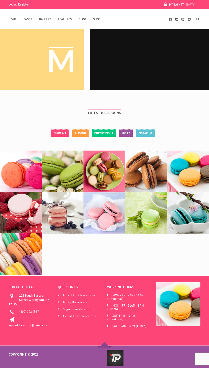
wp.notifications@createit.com (30, 325)
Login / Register (19, 4)
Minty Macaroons (75, 302)
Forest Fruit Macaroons (79, 295)
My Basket (181, 5)
